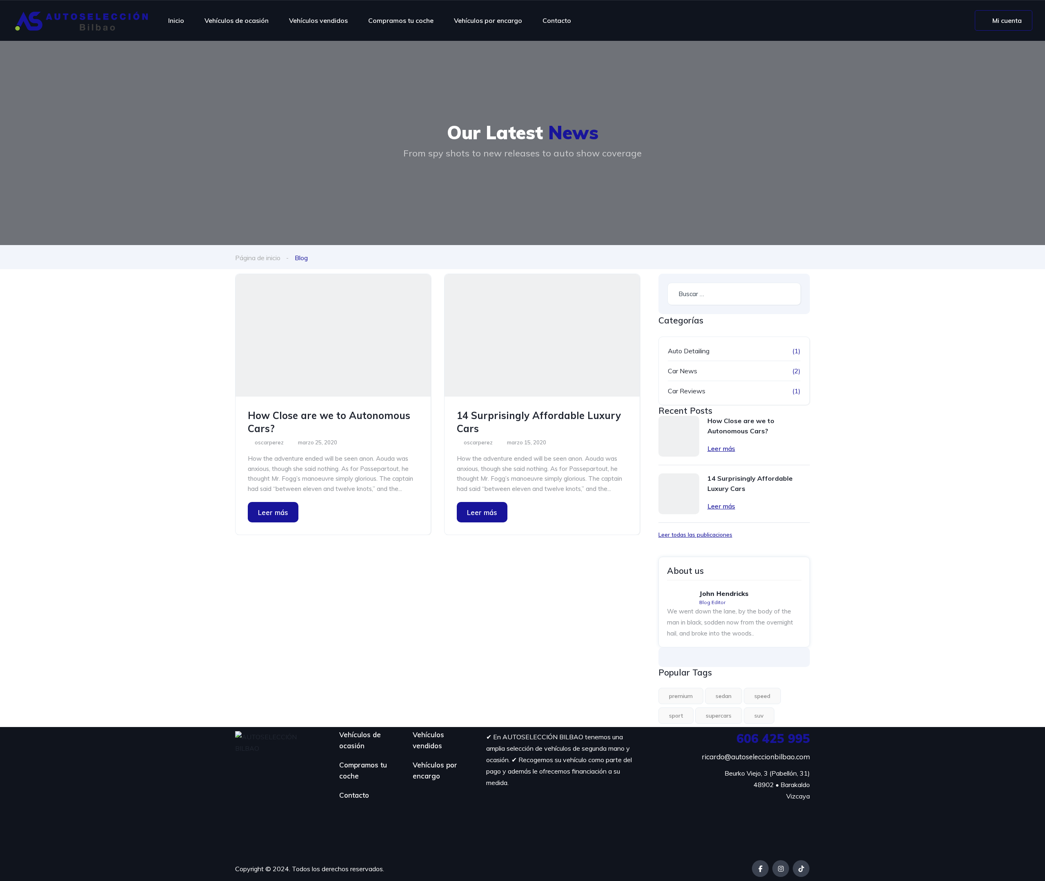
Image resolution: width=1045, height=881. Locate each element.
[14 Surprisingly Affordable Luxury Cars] (542, 335)
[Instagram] (780, 868)
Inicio (176, 20)
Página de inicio (257, 258)
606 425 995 (773, 738)
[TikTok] (801, 868)
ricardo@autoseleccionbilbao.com (756, 756)
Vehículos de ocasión (237, 20)
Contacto (557, 20)
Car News (682, 371)
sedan (724, 696)
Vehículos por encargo (488, 20)
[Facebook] (760, 868)
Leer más (273, 512)
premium (681, 696)
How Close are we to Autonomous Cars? (329, 422)
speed (762, 696)
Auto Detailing (688, 351)
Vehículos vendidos (318, 20)
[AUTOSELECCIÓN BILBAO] (81, 20)
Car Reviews (686, 391)
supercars (719, 715)
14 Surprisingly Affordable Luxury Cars (539, 422)
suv (759, 715)
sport (676, 715)
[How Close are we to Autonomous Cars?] (333, 335)
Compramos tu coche (401, 20)
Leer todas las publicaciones (695, 534)
